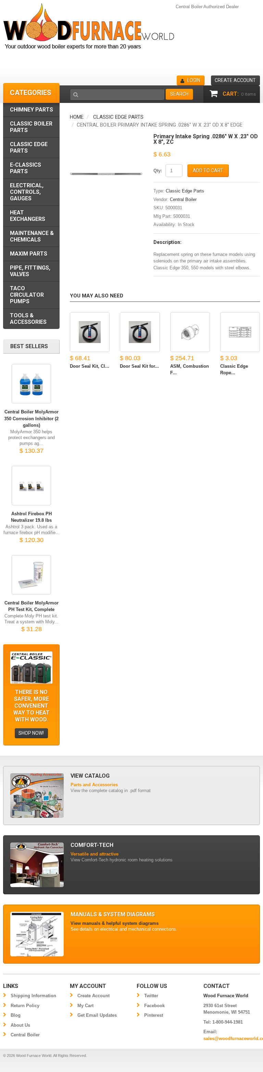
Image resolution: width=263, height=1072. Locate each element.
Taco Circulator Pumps (27, 295)
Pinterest (153, 1015)
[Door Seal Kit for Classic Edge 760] (140, 332)
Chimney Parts (31, 109)
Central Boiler (183, 199)
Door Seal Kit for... (139, 366)
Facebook (154, 1005)
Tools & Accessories (28, 318)
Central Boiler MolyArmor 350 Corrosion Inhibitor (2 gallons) (31, 418)
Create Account (93, 995)
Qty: (157, 170)
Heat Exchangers (27, 215)
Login (193, 80)
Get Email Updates (97, 1015)
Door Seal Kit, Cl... (89, 366)
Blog (16, 1015)
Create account (235, 80)
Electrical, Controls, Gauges (26, 192)
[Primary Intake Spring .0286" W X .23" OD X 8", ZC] (106, 137)
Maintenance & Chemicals (32, 236)
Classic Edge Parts (118, 117)
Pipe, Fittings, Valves (30, 271)
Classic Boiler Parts (31, 126)
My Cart (85, 1005)
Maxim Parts (28, 253)
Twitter (151, 995)
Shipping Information (33, 995)
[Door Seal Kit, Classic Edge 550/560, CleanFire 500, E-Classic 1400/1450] (90, 332)
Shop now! (31, 733)
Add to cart (208, 170)
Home (77, 117)
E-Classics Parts (25, 168)
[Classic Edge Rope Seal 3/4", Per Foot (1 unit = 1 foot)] (240, 332)
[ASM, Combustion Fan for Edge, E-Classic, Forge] (190, 332)
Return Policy (25, 1005)
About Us (20, 1025)
